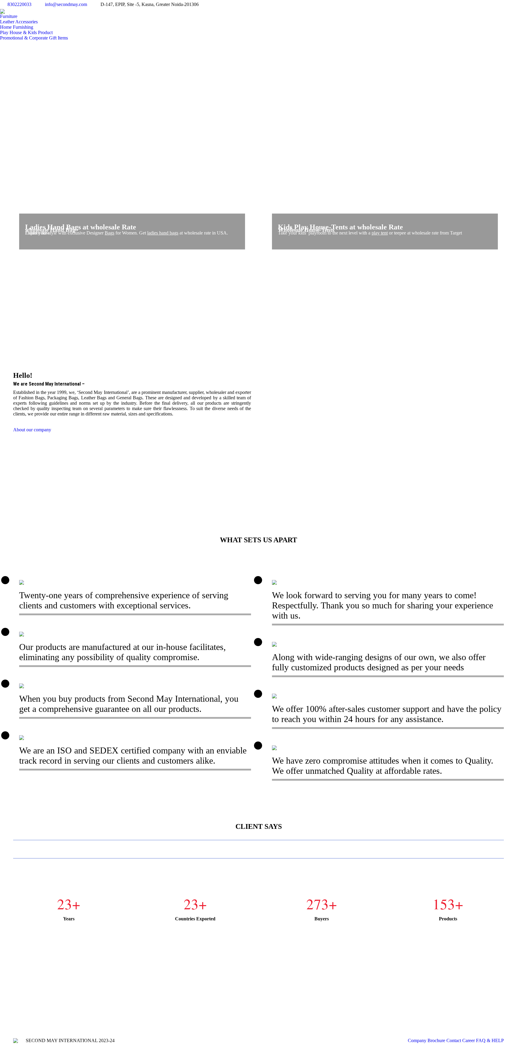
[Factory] (385, 402)
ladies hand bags (162, 232)
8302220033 (19, 4)
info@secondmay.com (66, 4)
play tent (380, 232)
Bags (109, 232)
